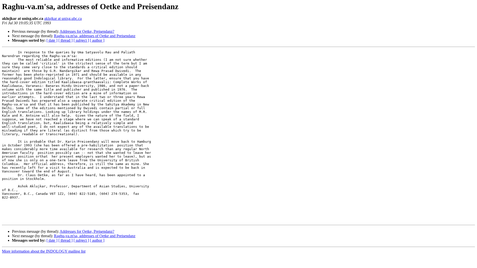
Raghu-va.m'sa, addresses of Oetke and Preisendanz (94, 36)
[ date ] (51, 40)
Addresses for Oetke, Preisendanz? (87, 31)
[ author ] (97, 40)
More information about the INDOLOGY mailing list (43, 251)
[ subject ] (81, 40)
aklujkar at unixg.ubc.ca (63, 18)
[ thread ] (65, 40)
